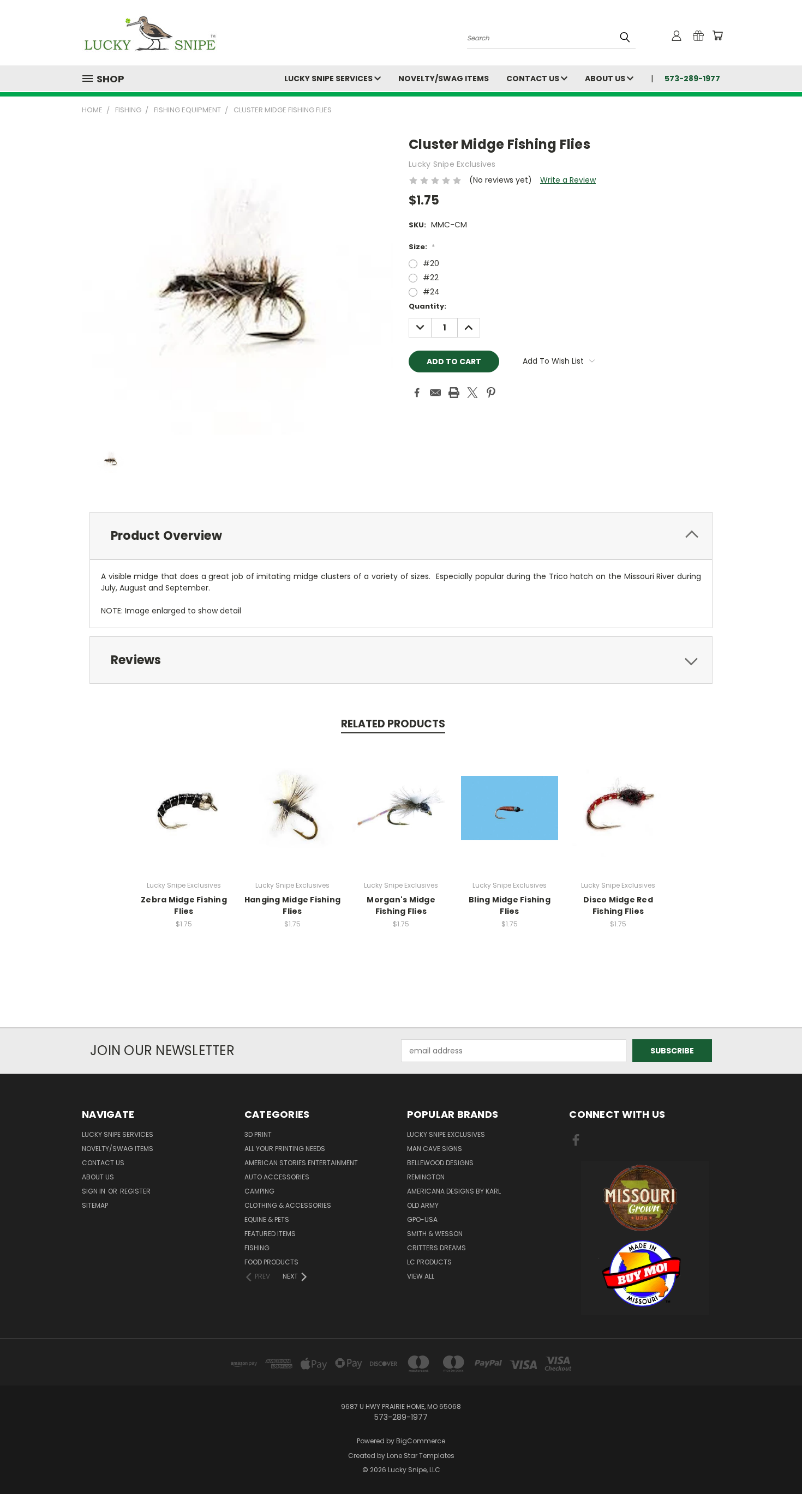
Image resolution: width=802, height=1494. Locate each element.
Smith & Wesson (435, 1233)
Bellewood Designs (440, 1162)
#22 (431, 277)
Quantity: (427, 306)
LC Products (429, 1262)
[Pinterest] (491, 392)
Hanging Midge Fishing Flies (292, 905)
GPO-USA (422, 1219)
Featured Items (270, 1233)
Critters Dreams (436, 1247)
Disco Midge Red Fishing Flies (618, 905)
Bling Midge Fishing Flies (509, 905)
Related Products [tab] (393, 723)
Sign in (94, 1191)
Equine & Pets (266, 1219)
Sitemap (95, 1205)
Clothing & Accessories (287, 1205)
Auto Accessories (276, 1177)
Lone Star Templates (420, 1455)
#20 (431, 263)
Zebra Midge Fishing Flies (184, 905)
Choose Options (184, 816)
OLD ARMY (423, 1205)
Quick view (183, 796)
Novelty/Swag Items (443, 78)
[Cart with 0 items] (717, 35)
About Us (606, 78)
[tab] (401, 535)
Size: (422, 247)
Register (135, 1191)
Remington (426, 1177)
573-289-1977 (692, 78)
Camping (259, 1191)
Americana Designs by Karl (454, 1191)
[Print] (453, 392)
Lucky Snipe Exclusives (446, 1134)
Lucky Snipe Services (329, 78)
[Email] (435, 392)
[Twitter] (472, 392)
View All (420, 1276)
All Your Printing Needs (284, 1148)
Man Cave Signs (434, 1148)
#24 (431, 291)
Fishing (257, 1247)
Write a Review (568, 179)
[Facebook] (416, 392)
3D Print (258, 1134)
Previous (773, 1460)
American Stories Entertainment (301, 1162)
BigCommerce (420, 1440)
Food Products (271, 1262)
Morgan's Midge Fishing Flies (401, 905)
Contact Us (533, 78)
